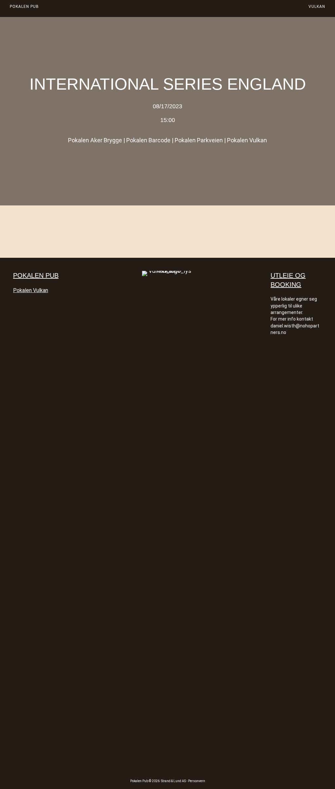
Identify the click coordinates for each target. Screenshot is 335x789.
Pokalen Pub (24, 6)
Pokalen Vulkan (247, 140)
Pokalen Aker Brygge (95, 140)
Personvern (196, 781)
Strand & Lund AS (173, 781)
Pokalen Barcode (148, 140)
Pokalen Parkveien (199, 140)
